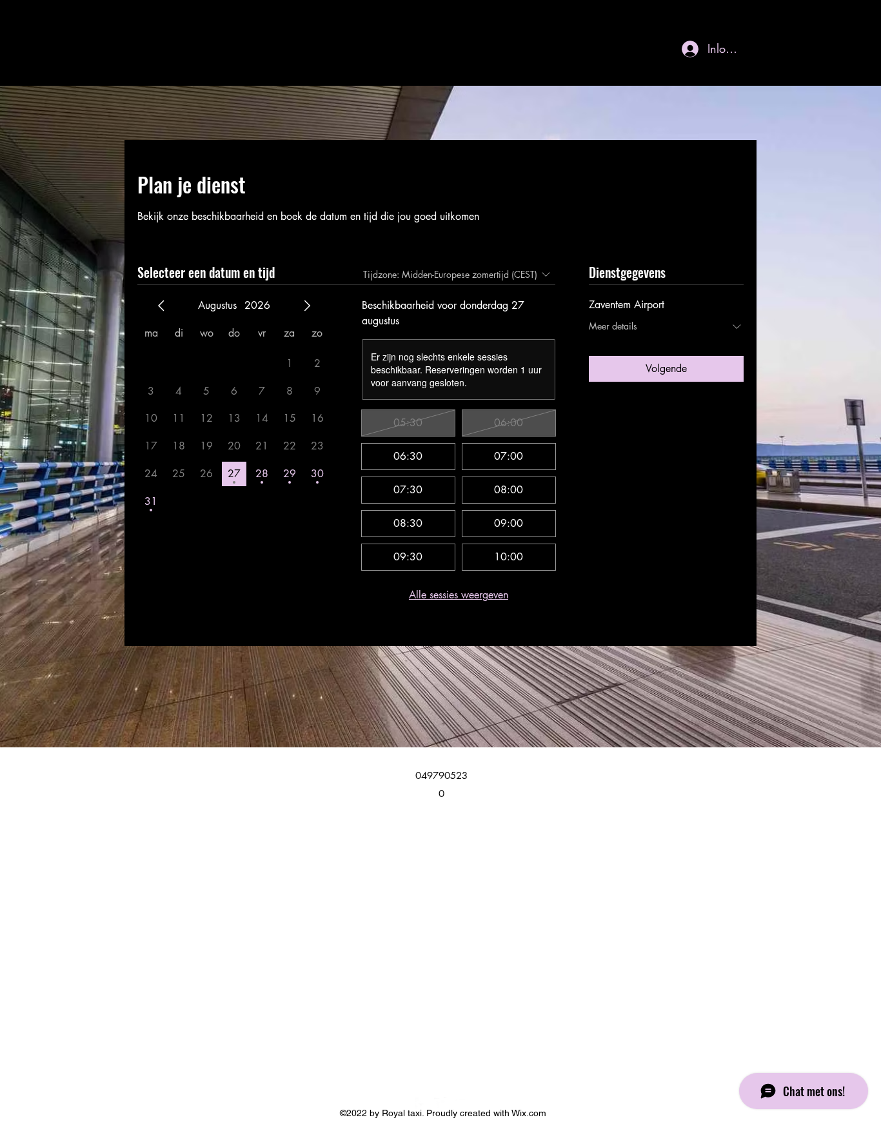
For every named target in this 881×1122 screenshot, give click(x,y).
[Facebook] (421, 1103)
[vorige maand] (161, 305)
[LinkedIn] (459, 1103)
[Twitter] (440, 1103)
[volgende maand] (307, 305)
